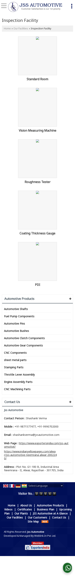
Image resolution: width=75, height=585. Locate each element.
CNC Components (15, 352)
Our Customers (37, 517)
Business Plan (45, 509)
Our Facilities (20, 28)
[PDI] (37, 243)
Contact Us (59, 517)
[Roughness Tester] (37, 141)
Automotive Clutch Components (24, 338)
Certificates (25, 509)
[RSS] (45, 521)
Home (7, 28)
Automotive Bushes (16, 331)
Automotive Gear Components (23, 345)
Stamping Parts (13, 367)
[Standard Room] (37, 38)
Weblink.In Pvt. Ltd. (45, 535)
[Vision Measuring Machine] (37, 89)
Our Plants (21, 513)
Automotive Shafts (16, 309)
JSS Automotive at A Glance (50, 513)
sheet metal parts (15, 360)
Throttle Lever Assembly (19, 374)
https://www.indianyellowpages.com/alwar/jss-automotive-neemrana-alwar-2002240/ (30, 455)
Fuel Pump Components (19, 316)
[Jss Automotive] (35, 7)
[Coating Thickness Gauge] (37, 192)
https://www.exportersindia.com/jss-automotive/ (36, 444)
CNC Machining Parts (17, 389)
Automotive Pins (14, 323)
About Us (26, 505)
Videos (8, 509)
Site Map (33, 521)
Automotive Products (19, 299)
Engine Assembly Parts (18, 382)
